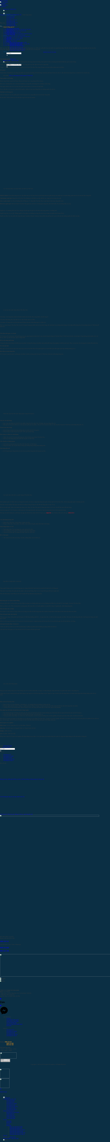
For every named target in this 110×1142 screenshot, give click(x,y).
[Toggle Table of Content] (1, 26)
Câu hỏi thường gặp (11, 1022)
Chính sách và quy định (12, 1021)
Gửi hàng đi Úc (7, 754)
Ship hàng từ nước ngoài (12, 28)
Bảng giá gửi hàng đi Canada (17, 1129)
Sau (1, 747)
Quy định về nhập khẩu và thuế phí (12, 39)
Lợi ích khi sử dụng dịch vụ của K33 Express (14, 35)
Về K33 (8, 1018)
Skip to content (4, 0)
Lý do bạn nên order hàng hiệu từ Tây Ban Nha (15, 30)
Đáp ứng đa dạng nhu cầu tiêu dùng (12, 32)
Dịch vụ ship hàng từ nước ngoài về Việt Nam (21, 75)
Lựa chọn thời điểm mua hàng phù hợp (14, 45)
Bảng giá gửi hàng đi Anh (16, 1131)
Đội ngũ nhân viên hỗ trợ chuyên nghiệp (13, 38)
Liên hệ (5, 51)
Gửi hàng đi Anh (10, 21)
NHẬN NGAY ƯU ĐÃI (49, 52)
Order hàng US (10, 1113)
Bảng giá (8, 1125)
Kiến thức (9, 1025)
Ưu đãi (8, 1124)
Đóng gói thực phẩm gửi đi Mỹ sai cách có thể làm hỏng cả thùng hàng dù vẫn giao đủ (22, 779)
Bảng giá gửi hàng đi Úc (16, 1128)
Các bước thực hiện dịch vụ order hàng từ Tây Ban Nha (17, 36)
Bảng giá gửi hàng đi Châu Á (17, 50)
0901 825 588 (14, 60)
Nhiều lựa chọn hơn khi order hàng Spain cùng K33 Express (18, 33)
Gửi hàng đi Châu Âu (12, 22)
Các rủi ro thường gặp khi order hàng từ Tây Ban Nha (17, 43)
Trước (1, 746)
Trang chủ (7, 14)
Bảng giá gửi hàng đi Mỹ (16, 1127)
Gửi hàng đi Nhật (10, 24)
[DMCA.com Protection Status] (5, 1061)
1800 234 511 (4, 941)
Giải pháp (8, 1121)
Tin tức (5, 1119)
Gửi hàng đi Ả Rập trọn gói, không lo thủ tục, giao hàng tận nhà (16, 814)
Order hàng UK (6, 747)
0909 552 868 (6, 60)
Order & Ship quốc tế (8, 27)
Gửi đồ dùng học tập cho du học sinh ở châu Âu (12, 796)
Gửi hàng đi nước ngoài (12, 1020)
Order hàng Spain (10, 1116)
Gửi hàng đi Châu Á (11, 25)
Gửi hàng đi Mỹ (10, 17)
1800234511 (13, 9)
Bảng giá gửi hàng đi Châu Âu (17, 1132)
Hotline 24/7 (6, 9)
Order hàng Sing (7, 746)
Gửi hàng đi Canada (8, 756)
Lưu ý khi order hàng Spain (10, 41)
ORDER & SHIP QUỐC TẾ (13, 15)
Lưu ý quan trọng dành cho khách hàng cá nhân (16, 42)
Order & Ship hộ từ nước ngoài (14, 1024)
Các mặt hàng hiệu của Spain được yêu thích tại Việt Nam (17, 29)
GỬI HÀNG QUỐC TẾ (9, 1099)
